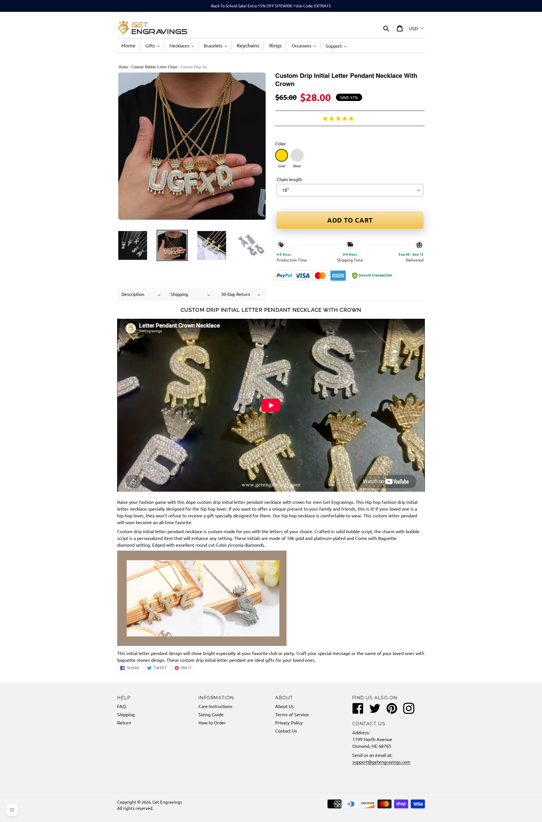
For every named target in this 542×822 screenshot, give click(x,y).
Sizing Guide (211, 714)
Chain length (289, 179)
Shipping (179, 294)
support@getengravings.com (381, 761)
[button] (339, 118)
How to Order (212, 722)
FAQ (121, 706)
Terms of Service (292, 714)
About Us (284, 706)
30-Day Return (235, 294)
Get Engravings (167, 802)
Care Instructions (215, 706)
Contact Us (286, 730)
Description (132, 294)
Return (124, 722)
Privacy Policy (289, 722)
